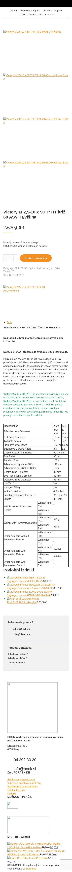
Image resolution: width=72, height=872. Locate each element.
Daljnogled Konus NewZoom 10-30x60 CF (30, 588)
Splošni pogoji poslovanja (21, 779)
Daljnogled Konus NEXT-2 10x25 (25, 581)
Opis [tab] (9, 322)
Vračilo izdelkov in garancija (22, 786)
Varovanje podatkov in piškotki (24, 783)
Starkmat (31, 868)
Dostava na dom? (16, 662)
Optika (32, 268)
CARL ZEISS (20, 268)
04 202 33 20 (21, 629)
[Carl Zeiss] (28, 297)
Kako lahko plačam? (17, 658)
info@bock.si (21, 634)
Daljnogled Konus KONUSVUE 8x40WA (29, 595)
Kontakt (11, 793)
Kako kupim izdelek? (18, 654)
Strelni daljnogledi (44, 268)
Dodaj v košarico (36, 258)
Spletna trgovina (16, 790)
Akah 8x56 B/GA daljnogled (22, 602)
